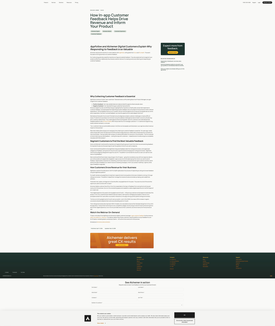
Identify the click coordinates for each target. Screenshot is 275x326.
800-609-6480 (140, 259)
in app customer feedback (137, 215)
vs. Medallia (173, 263)
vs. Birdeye (172, 264)
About (138, 261)
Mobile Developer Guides (242, 261)
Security (139, 270)
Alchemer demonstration (103, 222)
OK (184, 315)
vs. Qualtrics (173, 259)
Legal (271, 275)
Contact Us (238, 268)
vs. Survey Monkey (174, 261)
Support (238, 263)
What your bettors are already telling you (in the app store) (172, 69)
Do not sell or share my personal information (184, 321)
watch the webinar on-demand (98, 217)
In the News (139, 263)
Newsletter (205, 266)
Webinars (205, 264)
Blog (204, 259)
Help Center (239, 259)
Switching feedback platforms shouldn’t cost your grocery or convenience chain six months (172, 65)
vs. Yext (172, 266)
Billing (237, 264)
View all (172, 268)
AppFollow (121, 52)
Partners (139, 268)
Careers (139, 264)
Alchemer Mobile (107, 31)
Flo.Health (141, 52)
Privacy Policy (96, 275)
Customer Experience (120, 31)
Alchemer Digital (95, 31)
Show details (100, 323)
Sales (237, 266)
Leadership (139, 266)
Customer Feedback (96, 34)
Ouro (135, 52)
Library (204, 261)
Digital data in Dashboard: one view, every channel (171, 61)
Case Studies (206, 263)
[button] (46, 2)
